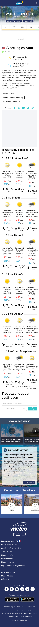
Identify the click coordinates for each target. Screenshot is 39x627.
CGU (18, 607)
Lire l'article (29, 482)
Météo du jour (8, 93)
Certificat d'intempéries (11, 548)
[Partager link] (32, 108)
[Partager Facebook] (14, 108)
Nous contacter (7, 562)
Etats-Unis (8, 7)
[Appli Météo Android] (27, 599)
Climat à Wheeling (13, 21)
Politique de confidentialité (12, 613)
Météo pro (5, 579)
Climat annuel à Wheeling (13, 98)
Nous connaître (7, 555)
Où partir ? (28, 21)
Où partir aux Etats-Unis (12, 102)
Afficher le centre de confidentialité (20, 616)
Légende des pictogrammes (13, 565)
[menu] (3, 3)
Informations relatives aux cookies (20, 610)
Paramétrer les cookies (30, 613)
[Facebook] (6, 589)
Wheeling (14, 7)
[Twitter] (12, 589)
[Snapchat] (17, 589)
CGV (23, 607)
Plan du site (31, 607)
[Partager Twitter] (19, 108)
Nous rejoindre (7, 558)
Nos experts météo (9, 545)
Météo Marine (7, 576)
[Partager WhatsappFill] (28, 108)
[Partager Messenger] (23, 108)
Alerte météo (6, 551)
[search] (35, 3)
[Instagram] (22, 589)
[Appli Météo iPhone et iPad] (12, 599)
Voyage (2, 7)
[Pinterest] (27, 589)
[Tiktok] (32, 589)
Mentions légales (9, 607)
